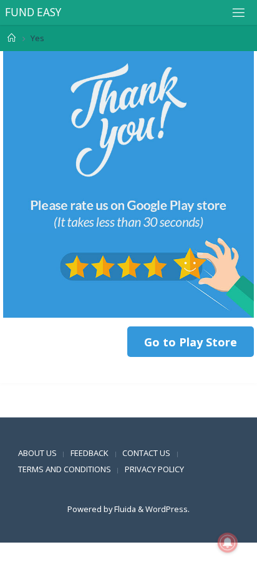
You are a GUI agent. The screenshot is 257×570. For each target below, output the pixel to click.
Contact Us (146, 452)
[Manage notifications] (228, 543)
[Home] (11, 38)
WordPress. (167, 509)
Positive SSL (25, 409)
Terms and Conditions (64, 469)
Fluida (124, 509)
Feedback (89, 452)
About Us (37, 452)
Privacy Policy (154, 469)
